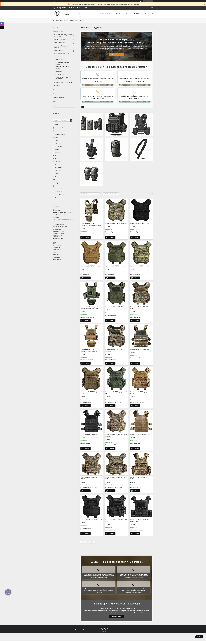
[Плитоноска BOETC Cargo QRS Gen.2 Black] (116, 506)
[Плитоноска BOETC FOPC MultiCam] (116, 210)
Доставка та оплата (58, 97)
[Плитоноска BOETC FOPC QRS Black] (91, 506)
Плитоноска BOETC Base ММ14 (139, 349)
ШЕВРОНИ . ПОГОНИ (59, 43)
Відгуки (55, 93)
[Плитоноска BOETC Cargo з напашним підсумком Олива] (91, 293)
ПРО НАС (128, 13)
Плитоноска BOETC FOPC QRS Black (91, 520)
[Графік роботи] (152, 8)
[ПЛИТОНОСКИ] (116, 124)
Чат (200, 636)
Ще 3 (56, 197)
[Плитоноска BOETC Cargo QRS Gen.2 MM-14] (116, 421)
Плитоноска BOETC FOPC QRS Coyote (89, 393)
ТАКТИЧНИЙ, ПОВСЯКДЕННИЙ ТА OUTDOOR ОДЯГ (63, 35)
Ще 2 (56, 176)
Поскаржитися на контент (112, 629)
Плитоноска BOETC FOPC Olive (114, 266)
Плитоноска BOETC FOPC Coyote (90, 266)
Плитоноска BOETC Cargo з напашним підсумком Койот (89, 350)
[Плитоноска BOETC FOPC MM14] (141, 252)
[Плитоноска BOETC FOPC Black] (141, 210)
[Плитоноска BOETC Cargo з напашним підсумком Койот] (91, 336)
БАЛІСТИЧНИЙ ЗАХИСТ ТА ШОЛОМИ (61, 46)
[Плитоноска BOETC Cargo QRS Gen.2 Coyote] (141, 378)
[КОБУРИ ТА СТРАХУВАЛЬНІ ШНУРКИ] (91, 149)
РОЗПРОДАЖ (58, 85)
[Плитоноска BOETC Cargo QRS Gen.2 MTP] (116, 463)
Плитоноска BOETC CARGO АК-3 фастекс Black (139, 520)
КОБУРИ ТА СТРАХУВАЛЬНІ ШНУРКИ (63, 67)
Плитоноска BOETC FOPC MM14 (139, 266)
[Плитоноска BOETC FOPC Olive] (116, 252)
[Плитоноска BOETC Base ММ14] (141, 336)
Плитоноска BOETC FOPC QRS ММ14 (139, 307)
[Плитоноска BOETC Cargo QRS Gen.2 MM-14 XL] (91, 463)
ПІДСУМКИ (58, 56)
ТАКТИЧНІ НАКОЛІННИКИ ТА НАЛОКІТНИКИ (63, 77)
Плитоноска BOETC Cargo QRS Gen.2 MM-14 (116, 435)
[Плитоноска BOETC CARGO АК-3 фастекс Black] (141, 506)
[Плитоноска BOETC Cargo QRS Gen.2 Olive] (116, 378)
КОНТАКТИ (137, 13)
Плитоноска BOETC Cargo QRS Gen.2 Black (116, 520)
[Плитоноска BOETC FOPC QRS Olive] (116, 293)
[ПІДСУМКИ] (91, 124)
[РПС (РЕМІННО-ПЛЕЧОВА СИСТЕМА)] (141, 124)
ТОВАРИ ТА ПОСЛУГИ (105, 13)
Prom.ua (111, 627)
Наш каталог (116, 55)
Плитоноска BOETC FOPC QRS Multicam (114, 350)
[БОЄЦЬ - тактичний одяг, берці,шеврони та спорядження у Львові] (57, 14)
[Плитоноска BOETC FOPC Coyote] (91, 252)
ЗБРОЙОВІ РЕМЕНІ (60, 74)
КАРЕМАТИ (59, 71)
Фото (54, 101)
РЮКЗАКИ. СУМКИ (59, 50)
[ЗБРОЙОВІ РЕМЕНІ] (141, 149)
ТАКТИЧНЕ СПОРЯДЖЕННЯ (61, 54)
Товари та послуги (60, 20)
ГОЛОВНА (119, 13)
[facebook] (81, 107)
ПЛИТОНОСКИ (59, 59)
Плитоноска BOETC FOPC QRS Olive (115, 307)
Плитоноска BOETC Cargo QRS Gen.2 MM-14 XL (91, 478)
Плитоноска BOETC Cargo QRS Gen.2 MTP (116, 478)
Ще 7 (56, 155)
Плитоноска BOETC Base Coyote (139, 434)
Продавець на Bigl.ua (103, 628)
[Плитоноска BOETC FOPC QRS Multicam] (116, 336)
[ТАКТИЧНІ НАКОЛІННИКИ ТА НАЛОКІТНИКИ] (91, 174)
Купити (87, 237)
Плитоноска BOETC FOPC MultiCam (115, 223)
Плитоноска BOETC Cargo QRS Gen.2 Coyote (141, 393)
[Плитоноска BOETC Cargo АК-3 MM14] (141, 463)
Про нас (55, 90)
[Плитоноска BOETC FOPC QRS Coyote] (91, 378)
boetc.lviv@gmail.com (58, 245)
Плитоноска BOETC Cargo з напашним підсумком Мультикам (90, 224)
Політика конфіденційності (124, 629)
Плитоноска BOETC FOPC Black (139, 223)
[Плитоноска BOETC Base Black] (91, 421)
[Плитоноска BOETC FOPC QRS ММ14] (141, 293)
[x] (83, 107)
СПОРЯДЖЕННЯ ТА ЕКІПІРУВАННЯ (63, 82)
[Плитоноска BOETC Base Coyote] (141, 421)
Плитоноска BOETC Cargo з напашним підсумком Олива (89, 307)
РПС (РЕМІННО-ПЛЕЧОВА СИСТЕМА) (62, 63)
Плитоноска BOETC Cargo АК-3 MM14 (139, 478)
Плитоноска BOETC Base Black (89, 434)
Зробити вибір (116, 616)
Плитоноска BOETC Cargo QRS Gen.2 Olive (116, 393)
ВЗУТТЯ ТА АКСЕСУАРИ (60, 39)
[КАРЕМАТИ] (116, 149)
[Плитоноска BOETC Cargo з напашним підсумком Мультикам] (91, 210)
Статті (54, 105)
